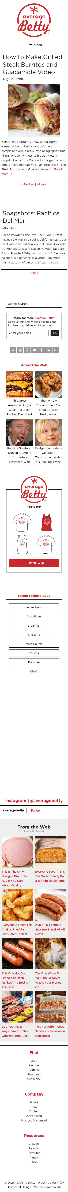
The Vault (34, 1074)
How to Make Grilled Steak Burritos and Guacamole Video (32, 64)
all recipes (34, 607)
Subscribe (34, 1079)
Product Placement (34, 1120)
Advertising (34, 1115)
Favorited (34, 1152)
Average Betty (34, 20)
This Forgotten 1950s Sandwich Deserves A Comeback (50, 1031)
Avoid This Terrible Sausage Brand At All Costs (50, 929)
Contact (34, 1111)
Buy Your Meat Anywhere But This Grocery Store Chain (15, 1031)
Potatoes (34, 662)
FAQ (34, 1106)
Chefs (34, 671)
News (34, 1102)
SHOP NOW (32, 563)
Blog (35, 272)
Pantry (34, 1157)
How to (34, 1148)
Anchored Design (19, 1187)
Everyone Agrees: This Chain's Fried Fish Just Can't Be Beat (17, 929)
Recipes (29, 184)
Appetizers (34, 616)
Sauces (34, 653)
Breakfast (34, 625)
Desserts (34, 634)
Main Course (34, 643)
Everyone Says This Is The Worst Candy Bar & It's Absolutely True (50, 876)
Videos (41, 184)
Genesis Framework (47, 1187)
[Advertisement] (32, 735)
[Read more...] (48, 262)
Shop (34, 1162)
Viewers (34, 1143)
